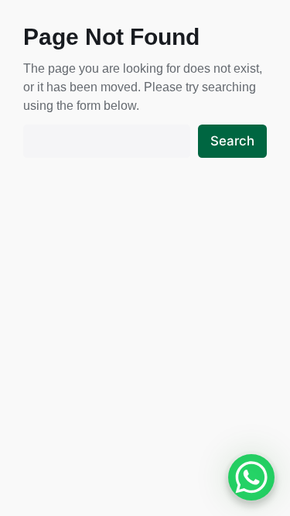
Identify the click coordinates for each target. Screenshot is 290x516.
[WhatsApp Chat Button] (251, 477)
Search (232, 141)
